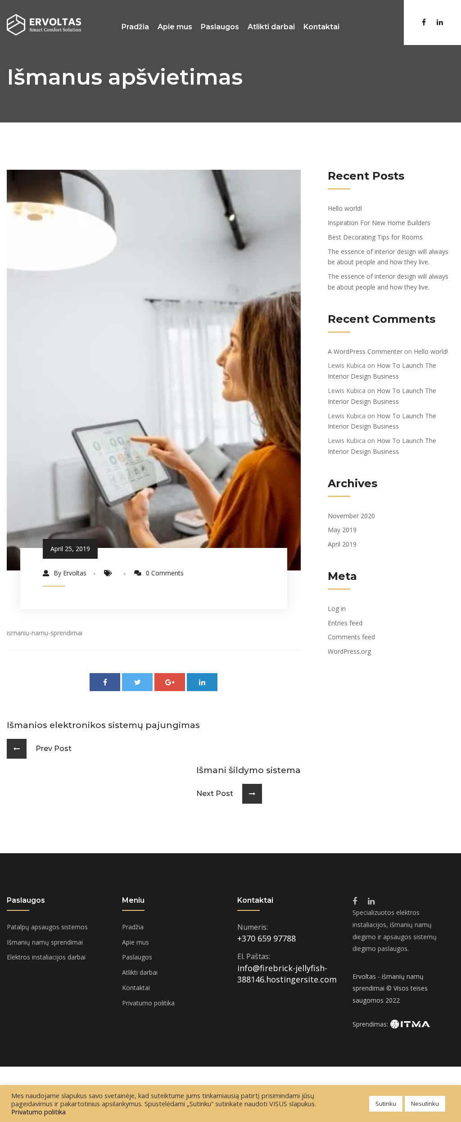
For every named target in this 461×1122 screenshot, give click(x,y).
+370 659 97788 (266, 938)
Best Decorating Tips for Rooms (375, 237)
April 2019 (342, 544)
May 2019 (342, 529)
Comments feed (351, 637)
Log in (337, 608)
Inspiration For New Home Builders (379, 222)
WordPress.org (349, 651)
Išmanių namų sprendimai (45, 942)
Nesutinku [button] (425, 1103)
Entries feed (345, 623)
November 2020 (351, 515)
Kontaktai (321, 27)
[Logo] (44, 24)
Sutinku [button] (385, 1103)
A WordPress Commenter (365, 351)
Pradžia (135, 27)
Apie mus (175, 27)
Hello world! (345, 208)
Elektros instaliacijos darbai (46, 957)
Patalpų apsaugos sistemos (47, 927)
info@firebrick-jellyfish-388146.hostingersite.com (287, 974)
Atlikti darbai (271, 27)
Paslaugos (220, 27)
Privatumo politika (148, 1003)
